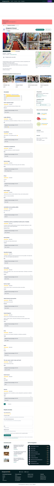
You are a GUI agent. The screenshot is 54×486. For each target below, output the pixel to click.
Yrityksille (49, 1)
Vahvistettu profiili (43, 479)
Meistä (16, 475)
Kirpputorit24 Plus (43, 478)
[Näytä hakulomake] (46, 1)
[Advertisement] (27, 9)
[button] (43, 57)
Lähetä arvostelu (7, 435)
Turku (3, 478)
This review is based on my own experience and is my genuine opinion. (16, 433)
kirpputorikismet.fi (40, 94)
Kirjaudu (43, 1)
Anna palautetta (17, 480)
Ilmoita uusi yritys (30, 475)
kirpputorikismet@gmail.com (42, 95)
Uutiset (19, 1)
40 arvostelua (18, 51)
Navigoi (18, 29)
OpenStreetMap (46, 63)
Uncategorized (16, 449)
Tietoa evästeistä (17, 478)
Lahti (3, 479)
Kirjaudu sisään (42, 475)
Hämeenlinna (4, 480)
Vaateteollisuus (16, 455)
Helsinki (3, 475)
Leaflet (43, 63)
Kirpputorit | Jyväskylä (11, 25)
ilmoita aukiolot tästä (13, 54)
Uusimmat (15, 1)
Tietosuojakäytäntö (18, 479)
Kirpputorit (15, 462)
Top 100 (12, 1)
